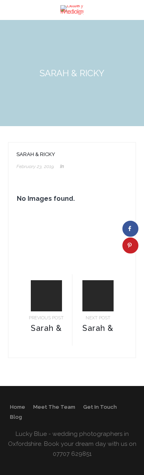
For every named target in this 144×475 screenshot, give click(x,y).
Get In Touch (100, 407)
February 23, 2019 (35, 166)
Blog (16, 417)
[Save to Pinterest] (130, 245)
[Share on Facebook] (130, 229)
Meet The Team (54, 407)
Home (17, 407)
